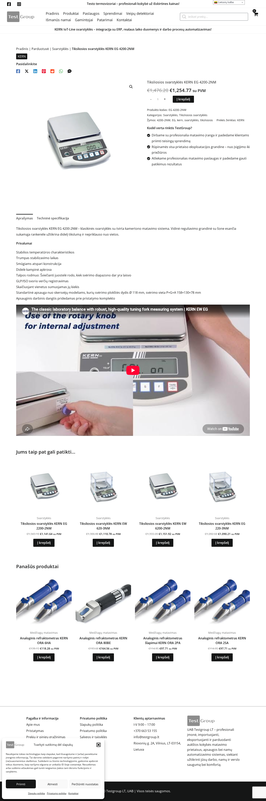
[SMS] (69, 71)
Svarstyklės (60, 49)
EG (173, 120)
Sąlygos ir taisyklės (93, 737)
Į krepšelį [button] (44, 543)
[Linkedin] (35, 71)
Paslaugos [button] (91, 13)
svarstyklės (191, 120)
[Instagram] (19, 4)
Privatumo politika (56, 793)
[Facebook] (9, 4)
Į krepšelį (183, 99)
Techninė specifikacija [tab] (53, 218)
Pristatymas (35, 731)
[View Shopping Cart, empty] (255, 17)
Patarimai (105, 20)
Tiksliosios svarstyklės (193, 115)
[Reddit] (52, 71)
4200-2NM (163, 120)
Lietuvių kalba (225, 2)
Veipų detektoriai (140, 13)
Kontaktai (73, 793)
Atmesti (53, 784)
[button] (98, 745)
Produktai (71, 13)
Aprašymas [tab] (24, 218)
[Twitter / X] (27, 71)
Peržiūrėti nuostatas (85, 784)
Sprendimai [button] (112, 13)
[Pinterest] (44, 71)
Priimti (20, 784)
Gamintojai (84, 20)
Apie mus (33, 724)
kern (180, 120)
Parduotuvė (40, 49)
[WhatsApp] (61, 71)
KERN (22, 56)
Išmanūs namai (58, 20)
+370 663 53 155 (145, 731)
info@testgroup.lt (146, 737)
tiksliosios (206, 120)
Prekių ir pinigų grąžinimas (45, 737)
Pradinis (52, 13)
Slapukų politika (36, 793)
